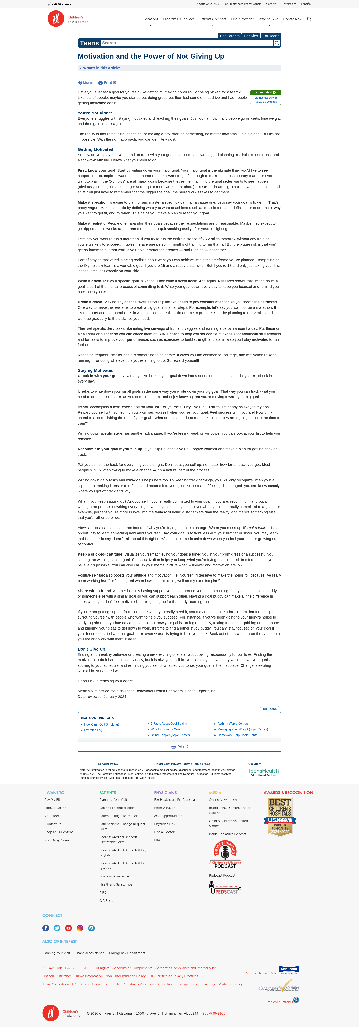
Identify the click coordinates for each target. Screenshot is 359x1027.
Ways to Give (268, 19)
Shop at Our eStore (58, 832)
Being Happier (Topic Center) (170, 735)
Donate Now (292, 19)
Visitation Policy (231, 984)
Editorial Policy (108, 764)
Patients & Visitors (212, 19)
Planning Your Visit (113, 800)
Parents (250, 973)
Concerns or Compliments (132, 968)
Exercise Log (93, 730)
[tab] (269, 709)
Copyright (254, 764)
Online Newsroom (223, 800)
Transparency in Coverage (196, 984)
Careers (271, 4)
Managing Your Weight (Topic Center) (243, 729)
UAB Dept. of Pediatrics (89, 984)
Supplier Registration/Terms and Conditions (142, 984)
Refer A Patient (165, 808)
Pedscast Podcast (222, 875)
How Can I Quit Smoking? (101, 724)
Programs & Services (178, 19)
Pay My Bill (52, 800)
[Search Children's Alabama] (309, 19)
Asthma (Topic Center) (233, 723)
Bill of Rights (100, 968)
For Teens (271, 36)
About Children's (208, 4)
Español (306, 4)
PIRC (103, 892)
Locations (151, 19)
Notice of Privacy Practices (177, 976)
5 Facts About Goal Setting (169, 723)
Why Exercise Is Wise (166, 729)
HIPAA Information (89, 976)
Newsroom (288, 4)
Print (108, 83)
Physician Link (164, 824)
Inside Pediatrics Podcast (227, 834)
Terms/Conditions (55, 984)
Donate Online (55, 808)
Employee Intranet (279, 1002)
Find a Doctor (164, 832)
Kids (273, 973)
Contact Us (52, 824)
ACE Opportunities (168, 816)
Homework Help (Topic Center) (238, 735)
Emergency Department (127, 953)
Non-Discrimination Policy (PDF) (130, 976)
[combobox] (187, 43)
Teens (263, 973)
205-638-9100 (61, 4)
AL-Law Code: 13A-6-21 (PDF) (65, 968)
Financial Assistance (114, 876)
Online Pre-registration (116, 808)
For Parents (230, 36)
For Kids (251, 36)
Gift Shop (106, 901)
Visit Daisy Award (57, 840)
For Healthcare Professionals (242, 4)
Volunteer (51, 816)
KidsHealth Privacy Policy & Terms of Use (183, 764)
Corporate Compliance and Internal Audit (185, 968)
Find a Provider (242, 19)
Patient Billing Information (118, 816)
